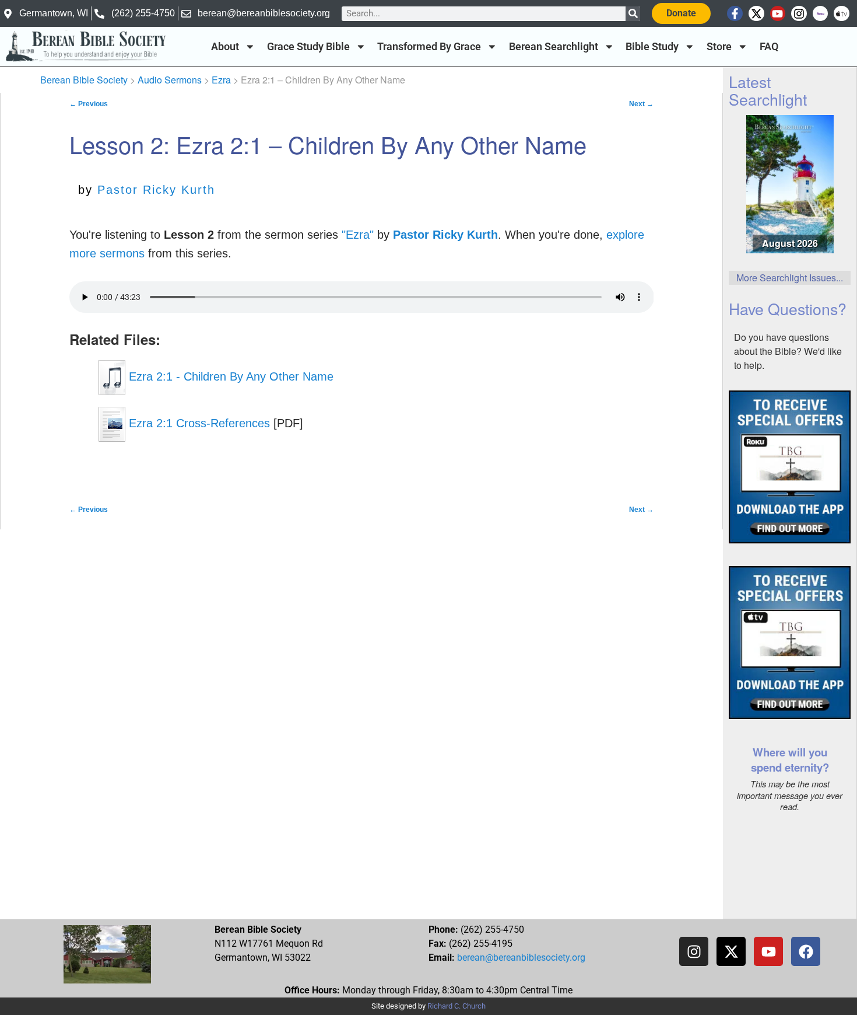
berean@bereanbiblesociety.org (521, 957)
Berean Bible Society (84, 79)
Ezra (221, 79)
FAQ (769, 47)
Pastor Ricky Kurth (156, 189)
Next (641, 104)
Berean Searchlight (553, 47)
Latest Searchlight (768, 90)
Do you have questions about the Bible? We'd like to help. (788, 351)
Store (719, 47)
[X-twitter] (756, 14)
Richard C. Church (456, 1006)
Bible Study (652, 47)
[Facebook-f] (735, 14)
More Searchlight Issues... (789, 277)
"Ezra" (358, 234)
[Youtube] (778, 14)
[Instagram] (799, 14)
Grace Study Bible (308, 47)
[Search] (633, 13)
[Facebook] (805, 951)
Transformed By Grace (429, 47)
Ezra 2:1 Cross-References (197, 423)
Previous (88, 104)
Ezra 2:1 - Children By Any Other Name (229, 376)
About (225, 47)
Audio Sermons (170, 79)
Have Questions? (788, 308)
